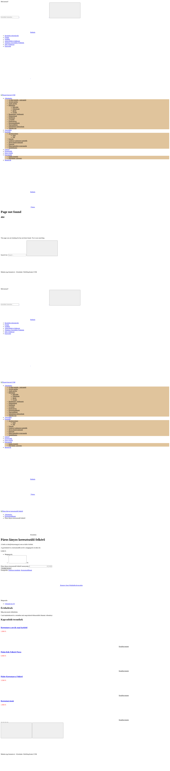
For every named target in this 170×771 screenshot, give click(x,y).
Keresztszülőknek (14, 123)
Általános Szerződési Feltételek (14, 43)
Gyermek (11, 119)
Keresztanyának (7, 701)
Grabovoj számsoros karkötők (18, 141)
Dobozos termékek (14, 570)
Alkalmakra (8, 514)
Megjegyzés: (9, 554)
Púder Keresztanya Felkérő (12, 676)
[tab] (87, 604)
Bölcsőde (15, 107)
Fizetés (7, 37)
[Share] (3, 722)
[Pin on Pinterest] (81, 600)
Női (14, 137)
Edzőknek (12, 118)
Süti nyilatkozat (9, 44)
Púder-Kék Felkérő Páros (11, 652)
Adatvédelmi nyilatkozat (12, 41)
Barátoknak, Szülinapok (16, 114)
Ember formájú (13, 156)
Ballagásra (12, 105)
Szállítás (7, 39)
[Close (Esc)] (1, 722)
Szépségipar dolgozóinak (16, 126)
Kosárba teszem (6, 568)
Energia (11, 139)
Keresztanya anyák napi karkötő (14, 628)
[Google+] (111, 600)
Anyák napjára (13, 102)
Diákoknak (16, 109)
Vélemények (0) (10, 604)
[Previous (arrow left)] (16, 730)
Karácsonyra (13, 121)
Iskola (14, 111)
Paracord (11, 144)
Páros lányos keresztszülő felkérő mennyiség (14, 566)
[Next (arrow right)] (47, 730)
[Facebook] (22, 600)
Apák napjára (13, 103)
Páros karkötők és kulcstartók (18, 146)
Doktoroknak (13, 116)
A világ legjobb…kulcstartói (17, 100)
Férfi (14, 135)
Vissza (32, 207)
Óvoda (15, 112)
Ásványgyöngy (13, 133)
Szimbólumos (13, 148)
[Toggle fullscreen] (5, 722)
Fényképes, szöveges (15, 158)
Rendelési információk (12, 36)
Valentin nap (12, 128)
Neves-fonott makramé (16, 142)
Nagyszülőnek (13, 125)
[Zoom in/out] (7, 722)
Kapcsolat (8, 46)
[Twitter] (52, 600)
